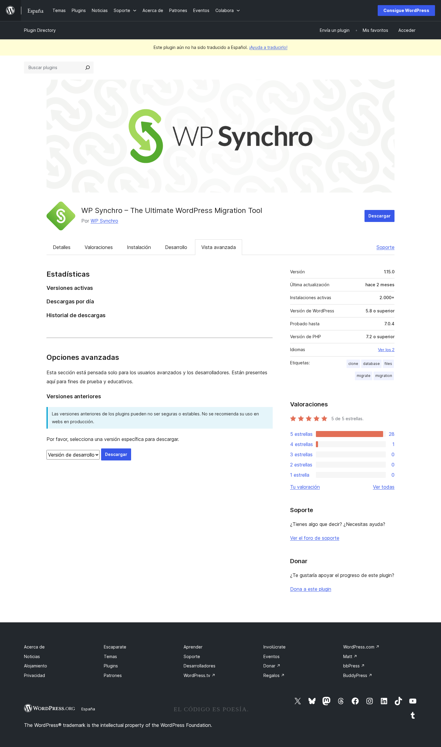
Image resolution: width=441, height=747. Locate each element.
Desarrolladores (199, 665)
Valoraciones (99, 247)
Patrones (113, 675)
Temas (110, 656)
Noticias (32, 656)
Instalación (139, 247)
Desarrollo (176, 247)
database (371, 363)
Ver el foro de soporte (314, 538)
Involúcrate (274, 646)
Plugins (111, 665)
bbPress (354, 665)
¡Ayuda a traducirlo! (268, 47)
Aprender (193, 646)
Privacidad (34, 675)
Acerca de (34, 646)
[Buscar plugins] (88, 68)
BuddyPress (357, 675)
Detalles (61, 247)
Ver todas (383, 487)
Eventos (271, 656)
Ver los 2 (386, 349)
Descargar (379, 215)
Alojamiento (35, 665)
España (88, 708)
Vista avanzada (218, 247)
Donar (271, 665)
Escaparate (115, 646)
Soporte (385, 247)
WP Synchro (104, 221)
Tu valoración (305, 487)
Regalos (274, 675)
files (388, 363)
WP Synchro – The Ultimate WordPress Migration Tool (171, 210)
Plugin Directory (40, 30)
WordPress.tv (199, 675)
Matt (350, 656)
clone (353, 363)
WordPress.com (361, 646)
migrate (363, 375)
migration (383, 375)
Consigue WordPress (406, 10)
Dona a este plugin (310, 589)
